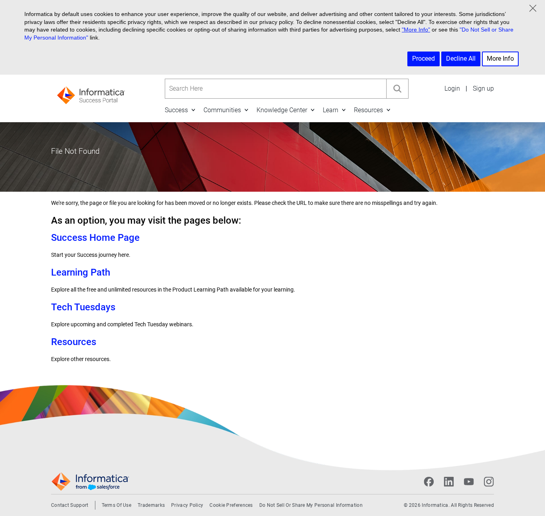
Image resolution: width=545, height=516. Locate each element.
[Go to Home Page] (91, 92)
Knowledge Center (282, 110)
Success (176, 110)
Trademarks (151, 505)
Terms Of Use (117, 505)
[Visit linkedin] (449, 481)
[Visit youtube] (469, 481)
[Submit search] (397, 88)
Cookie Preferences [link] (231, 505)
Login (452, 88)
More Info (500, 58)
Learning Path (80, 272)
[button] (193, 110)
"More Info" (416, 29)
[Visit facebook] (429, 481)
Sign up (483, 88)
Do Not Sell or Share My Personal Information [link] (311, 505)
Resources (368, 110)
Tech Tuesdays (83, 307)
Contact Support (70, 505)
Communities (222, 110)
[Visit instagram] (489, 481)
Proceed (423, 58)
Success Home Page (95, 237)
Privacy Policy (187, 505)
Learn (330, 110)
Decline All (461, 58)
